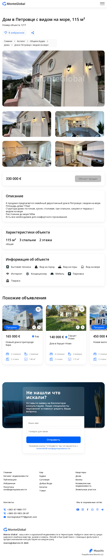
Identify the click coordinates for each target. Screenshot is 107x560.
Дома (78, 476)
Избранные (9, 483)
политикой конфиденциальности (53, 448)
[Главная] (13, 4)
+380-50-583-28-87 (18, 513)
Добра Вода (45, 483)
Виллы (79, 479)
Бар (41, 472)
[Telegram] (102, 509)
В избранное (16, 32)
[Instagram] (82, 509)
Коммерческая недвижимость (83, 484)
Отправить (53, 439)
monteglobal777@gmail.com (22, 517)
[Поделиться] (33, 33)
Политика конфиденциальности (15, 488)
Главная (7, 472)
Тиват (42, 490)
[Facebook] (87, 509)
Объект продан (88, 178)
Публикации (10, 479)
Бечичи (43, 487)
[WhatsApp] (92, 509)
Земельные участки (86, 489)
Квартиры (81, 472)
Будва (42, 476)
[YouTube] (77, 509)
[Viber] (97, 509)
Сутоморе (44, 479)
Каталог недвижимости (15, 476)
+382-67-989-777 (16, 509)
